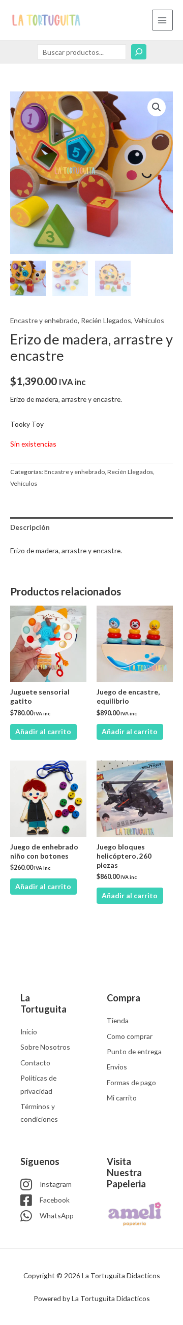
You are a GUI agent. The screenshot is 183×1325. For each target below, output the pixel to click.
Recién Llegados (106, 320)
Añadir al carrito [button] (43, 731)
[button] (156, 107)
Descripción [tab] (30, 527)
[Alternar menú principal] (162, 20)
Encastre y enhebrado (44, 320)
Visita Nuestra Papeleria (126, 1172)
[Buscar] (138, 51)
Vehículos (149, 320)
